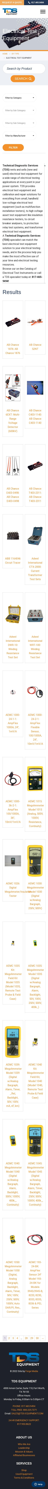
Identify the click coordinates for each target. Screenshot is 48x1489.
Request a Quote (12, 2)
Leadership (24, 1448)
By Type (15, 54)
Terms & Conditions (24, 1477)
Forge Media (31, 1371)
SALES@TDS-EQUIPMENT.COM (27, 1413)
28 (26, 1338)
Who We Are (24, 1444)
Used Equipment (24, 1474)
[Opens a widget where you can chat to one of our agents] (38, 1484)
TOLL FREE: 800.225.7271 (24, 1410)
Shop (24, 1470)
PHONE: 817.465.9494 (24, 1406)
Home (5, 54)
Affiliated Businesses (24, 1455)
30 (37, 1338)
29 (31, 1338)
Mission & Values (24, 1451)
